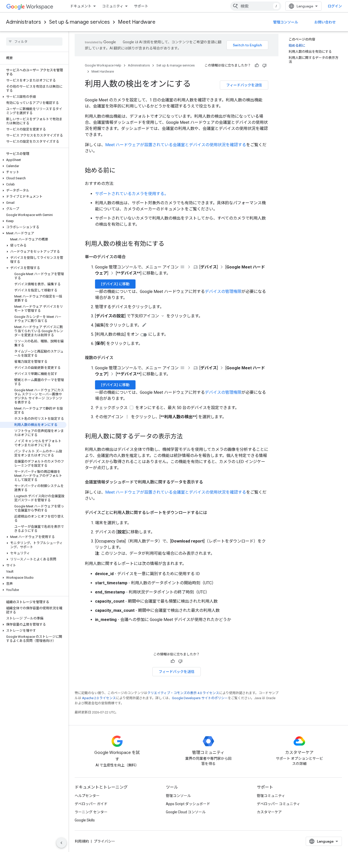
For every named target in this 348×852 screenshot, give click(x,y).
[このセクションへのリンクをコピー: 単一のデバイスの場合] (131, 257)
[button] (33, 97)
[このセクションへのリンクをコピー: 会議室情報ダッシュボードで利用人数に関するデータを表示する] (208, 482)
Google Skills (85, 820)
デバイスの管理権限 (223, 291)
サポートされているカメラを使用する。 (131, 193)
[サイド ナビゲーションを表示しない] (61, 843)
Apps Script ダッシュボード (188, 804)
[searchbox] (34, 41)
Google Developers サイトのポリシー (200, 698)
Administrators (23, 22)
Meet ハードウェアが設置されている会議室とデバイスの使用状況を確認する (175, 144)
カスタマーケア (269, 812)
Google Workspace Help (103, 65)
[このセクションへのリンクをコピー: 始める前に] (120, 171)
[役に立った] (257, 65)
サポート (141, 6)
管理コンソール (285, 22)
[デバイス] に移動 (115, 284)
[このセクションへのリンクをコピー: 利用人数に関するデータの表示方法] (188, 437)
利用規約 (82, 841)
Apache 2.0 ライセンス (99, 698)
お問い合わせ (325, 22)
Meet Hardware (136, 22)
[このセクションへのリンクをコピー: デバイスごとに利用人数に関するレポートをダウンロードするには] (212, 513)
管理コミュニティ (271, 796)
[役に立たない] (264, 65)
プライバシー (104, 841)
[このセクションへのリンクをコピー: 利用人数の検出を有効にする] (169, 244)
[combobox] (255, 6)
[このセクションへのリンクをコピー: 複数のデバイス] (118, 358)
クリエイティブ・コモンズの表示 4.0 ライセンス (183, 693)
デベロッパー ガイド (91, 804)
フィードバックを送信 (244, 85)
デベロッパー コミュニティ (278, 804)
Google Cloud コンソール (186, 812)
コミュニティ (112, 6)
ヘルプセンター (87, 796)
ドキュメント (80, 6)
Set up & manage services (79, 22)
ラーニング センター (91, 812)
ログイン (335, 6)
